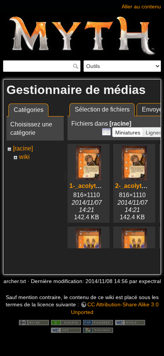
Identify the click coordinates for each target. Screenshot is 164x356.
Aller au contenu (141, 6)
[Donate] (66, 322)
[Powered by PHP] (98, 322)
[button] (127, 132)
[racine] (23, 148)
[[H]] (82, 5)
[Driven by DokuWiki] (98, 330)
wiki (24, 157)
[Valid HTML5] (130, 322)
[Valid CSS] (66, 330)
